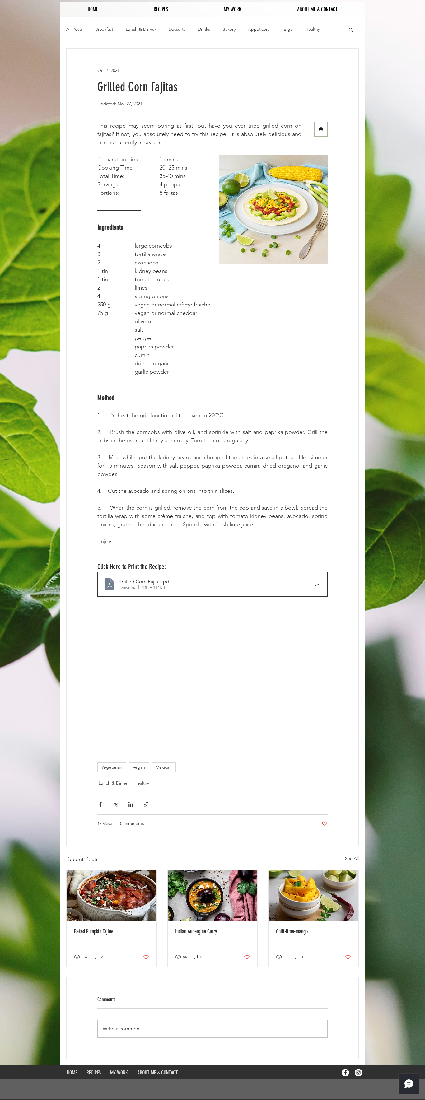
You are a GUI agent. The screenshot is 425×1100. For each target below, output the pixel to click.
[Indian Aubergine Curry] (213, 895)
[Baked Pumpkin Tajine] (111, 895)
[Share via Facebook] (100, 804)
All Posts (74, 29)
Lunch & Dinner (141, 29)
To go (287, 29)
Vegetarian (111, 767)
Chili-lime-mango (292, 931)
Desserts (177, 29)
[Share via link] (146, 804)
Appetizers (258, 29)
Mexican (164, 767)
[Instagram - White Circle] (358, 1072)
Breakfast (104, 29)
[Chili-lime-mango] (313, 895)
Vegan (139, 767)
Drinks (204, 29)
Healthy (312, 29)
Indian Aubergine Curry (196, 931)
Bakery (229, 29)
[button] (351, 29)
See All (352, 858)
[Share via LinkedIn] (131, 804)
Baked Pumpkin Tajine (93, 931)
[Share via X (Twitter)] (116, 804)
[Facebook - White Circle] (345, 1072)
